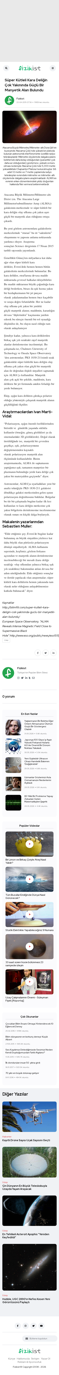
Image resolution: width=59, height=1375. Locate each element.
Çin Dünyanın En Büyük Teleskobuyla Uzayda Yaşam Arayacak (24, 1187)
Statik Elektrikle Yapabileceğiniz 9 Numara (29, 930)
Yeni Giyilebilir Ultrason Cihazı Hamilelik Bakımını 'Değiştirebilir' (36, 761)
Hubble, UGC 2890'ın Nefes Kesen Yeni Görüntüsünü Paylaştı (26, 1300)
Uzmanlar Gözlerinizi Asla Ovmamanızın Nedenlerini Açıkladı (37, 780)
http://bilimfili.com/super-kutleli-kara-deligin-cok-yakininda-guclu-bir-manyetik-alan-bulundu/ (28, 612)
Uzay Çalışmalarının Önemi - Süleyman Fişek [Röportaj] (27, 999)
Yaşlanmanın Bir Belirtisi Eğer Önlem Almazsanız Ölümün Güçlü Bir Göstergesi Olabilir (38, 725)
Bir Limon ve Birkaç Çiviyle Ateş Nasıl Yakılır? (26, 861)
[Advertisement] (29, 31)
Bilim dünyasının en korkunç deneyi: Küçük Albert (27, 1038)
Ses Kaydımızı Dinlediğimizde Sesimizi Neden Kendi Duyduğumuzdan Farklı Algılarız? (29, 1051)
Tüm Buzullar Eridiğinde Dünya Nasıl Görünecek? (25, 896)
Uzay (5, 1182)
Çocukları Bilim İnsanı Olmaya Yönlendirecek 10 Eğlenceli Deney (29, 1025)
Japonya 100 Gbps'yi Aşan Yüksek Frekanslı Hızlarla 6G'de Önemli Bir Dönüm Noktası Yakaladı (38, 743)
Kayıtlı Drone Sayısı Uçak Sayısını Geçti (26, 1140)
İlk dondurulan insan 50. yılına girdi (23, 1062)
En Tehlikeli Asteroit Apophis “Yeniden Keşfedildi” (25, 1236)
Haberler (6, 1136)
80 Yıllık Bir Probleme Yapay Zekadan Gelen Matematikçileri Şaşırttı (38, 799)
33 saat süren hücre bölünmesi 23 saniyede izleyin (24, 964)
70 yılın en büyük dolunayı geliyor (22, 1073)
